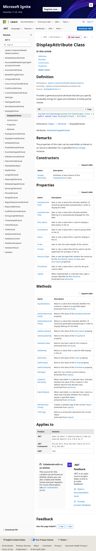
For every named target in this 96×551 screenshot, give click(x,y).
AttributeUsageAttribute (58, 130)
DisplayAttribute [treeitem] (14, 115)
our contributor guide (49, 488)
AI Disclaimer (7, 546)
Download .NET (85, 28)
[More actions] (92, 37)
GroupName (43, 229)
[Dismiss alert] (91, 5)
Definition (42, 56)
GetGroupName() (45, 336)
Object (51, 123)
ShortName (62, 259)
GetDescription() (44, 331)
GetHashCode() (44, 343)
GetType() (41, 372)
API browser (55, 37)
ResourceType (79, 147)
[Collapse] (31, 35)
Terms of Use (7, 549)
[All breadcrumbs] (38, 37)
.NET (45, 37)
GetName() (42, 350)
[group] (65, 115)
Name (40, 237)
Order (40, 244)
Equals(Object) (44, 303)
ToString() (42, 412)
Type (64, 372)
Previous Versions (23, 546)
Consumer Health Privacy (75, 546)
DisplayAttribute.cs (52, 89)
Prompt (41, 249)
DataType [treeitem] (9, 97)
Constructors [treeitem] (12, 120)
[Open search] (83, 22)
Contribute (47, 546)
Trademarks (21, 549)
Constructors (43, 63)
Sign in (90, 21)
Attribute (62, 123)
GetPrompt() (43, 362)
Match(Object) (43, 392)
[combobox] (17, 40)
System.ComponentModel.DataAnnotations (66, 83)
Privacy (57, 546)
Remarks (42, 59)
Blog (36, 546)
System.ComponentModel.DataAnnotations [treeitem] (16, 52)
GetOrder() (42, 358)
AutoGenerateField (82, 313)
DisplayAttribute (60, 178)
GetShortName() (44, 367)
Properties (42, 66)
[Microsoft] (4, 21)
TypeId (40, 274)
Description (42, 222)
